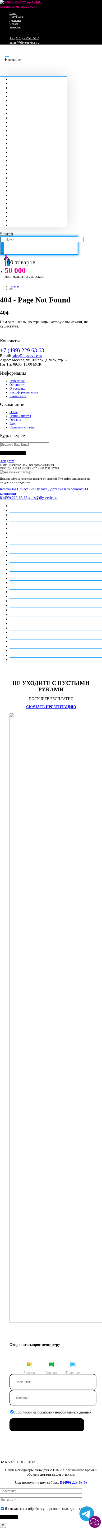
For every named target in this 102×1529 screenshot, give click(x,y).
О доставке (17, 388)
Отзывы (15, 420)
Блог (12, 423)
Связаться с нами (21, 427)
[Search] (2, 248)
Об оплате (16, 385)
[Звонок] (29, 1364)
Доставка (15, 20)
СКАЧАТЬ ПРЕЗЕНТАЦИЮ (51, 707)
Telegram (7, 461)
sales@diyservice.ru (24, 42)
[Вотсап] (51, 1364)
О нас (12, 13)
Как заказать (74, 489)
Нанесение (17, 381)
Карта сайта (17, 396)
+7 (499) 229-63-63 (24, 38)
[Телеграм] (73, 1364)
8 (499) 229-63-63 (14, 498)
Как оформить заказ (23, 392)
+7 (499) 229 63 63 (22, 350)
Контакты (15, 27)
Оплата (13, 23)
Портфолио (16, 16)
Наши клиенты (20, 416)
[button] (95, 1522)
